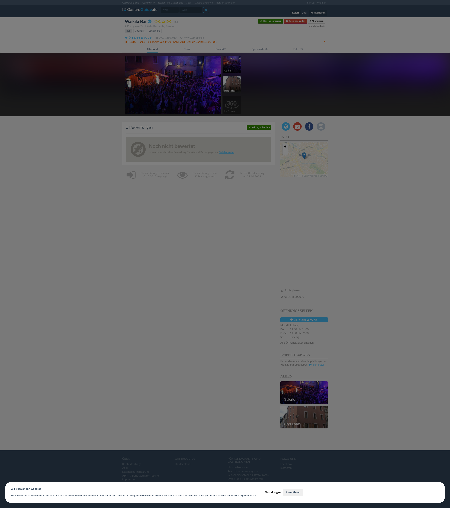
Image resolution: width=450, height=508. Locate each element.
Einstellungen (273, 492)
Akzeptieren (293, 492)
